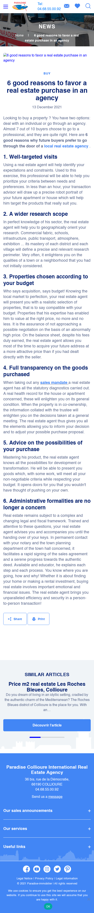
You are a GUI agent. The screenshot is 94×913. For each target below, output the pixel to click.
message (55, 797)
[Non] (88, 899)
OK (48, 906)
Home (19, 35)
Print (41, 619)
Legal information (67, 878)
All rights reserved (65, 883)
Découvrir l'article (47, 725)
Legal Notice (24, 878)
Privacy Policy (44, 878)
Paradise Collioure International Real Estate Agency (47, 769)
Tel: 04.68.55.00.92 (49, 6)
